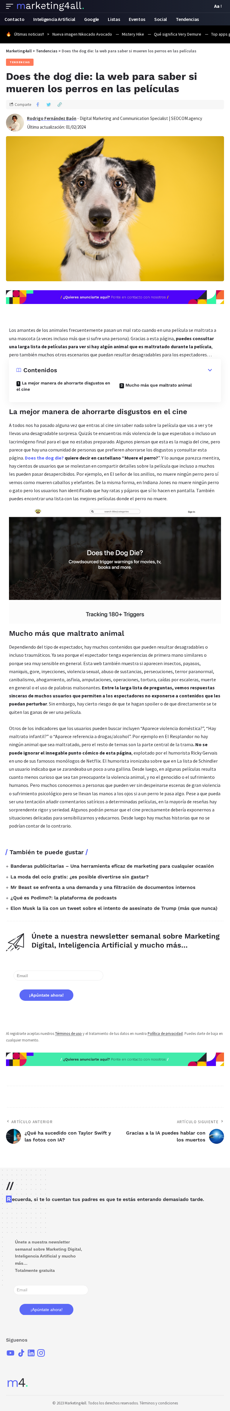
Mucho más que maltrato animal (158, 385)
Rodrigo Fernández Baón (51, 118)
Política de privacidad (165, 1033)
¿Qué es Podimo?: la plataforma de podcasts (63, 898)
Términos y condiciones (159, 1403)
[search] (206, 6)
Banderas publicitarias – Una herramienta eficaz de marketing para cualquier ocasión (112, 866)
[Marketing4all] (50, 6)
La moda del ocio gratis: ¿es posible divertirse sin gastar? (79, 877)
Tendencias (20, 62)
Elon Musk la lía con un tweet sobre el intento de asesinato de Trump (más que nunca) (113, 908)
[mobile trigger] (11, 6)
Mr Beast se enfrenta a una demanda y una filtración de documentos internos (103, 887)
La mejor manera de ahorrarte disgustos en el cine (63, 386)
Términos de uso (68, 1033)
